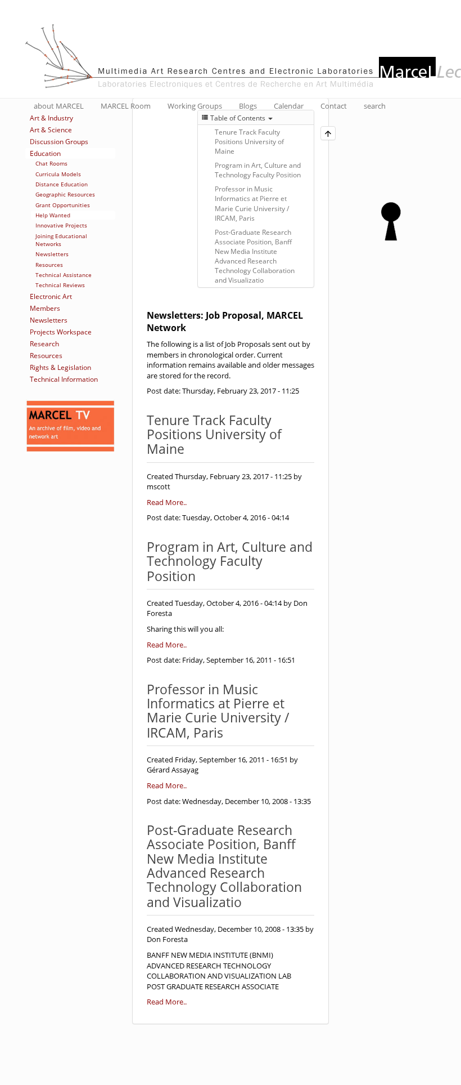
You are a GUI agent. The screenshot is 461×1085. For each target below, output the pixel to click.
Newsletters (52, 254)
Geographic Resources (65, 194)
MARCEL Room (126, 106)
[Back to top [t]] (328, 133)
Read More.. (167, 502)
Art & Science (51, 130)
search (375, 106)
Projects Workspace (61, 332)
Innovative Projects (61, 225)
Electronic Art (51, 296)
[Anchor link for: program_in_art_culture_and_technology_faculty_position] (202, 575)
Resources (49, 265)
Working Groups (195, 106)
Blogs (248, 106)
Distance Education (61, 184)
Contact (333, 106)
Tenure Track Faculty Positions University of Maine (249, 141)
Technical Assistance (63, 275)
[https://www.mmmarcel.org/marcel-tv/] (70, 426)
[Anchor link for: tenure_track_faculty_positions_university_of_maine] (190, 447)
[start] (390, 216)
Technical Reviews (60, 285)
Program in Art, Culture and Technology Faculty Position (258, 170)
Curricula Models (58, 174)
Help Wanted (52, 215)
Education (45, 153)
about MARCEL (59, 106)
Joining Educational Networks (61, 240)
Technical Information (64, 379)
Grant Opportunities (62, 205)
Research (44, 344)
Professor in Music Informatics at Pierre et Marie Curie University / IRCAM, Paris (252, 203)
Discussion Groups (59, 141)
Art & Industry (51, 118)
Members (45, 308)
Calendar (289, 106)
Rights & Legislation (60, 367)
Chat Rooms (51, 163)
